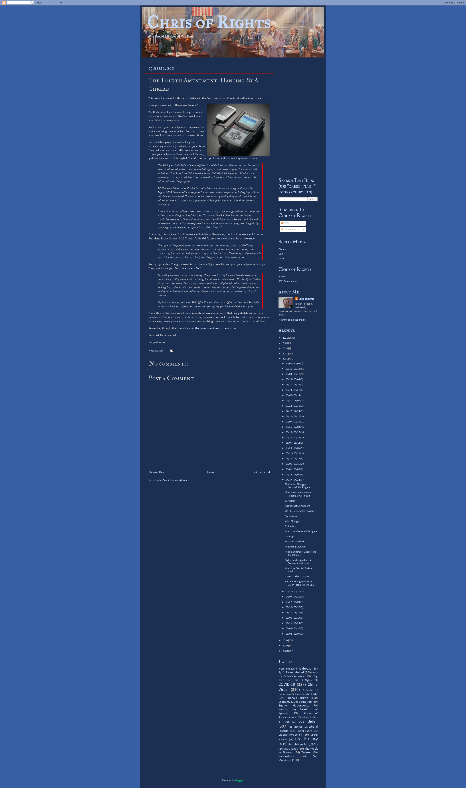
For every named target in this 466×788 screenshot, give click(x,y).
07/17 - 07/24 (293, 411)
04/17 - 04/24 (293, 480)
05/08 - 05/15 (293, 464)
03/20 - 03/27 (293, 607)
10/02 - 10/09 (293, 363)
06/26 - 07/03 (293, 427)
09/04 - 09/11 (293, 374)
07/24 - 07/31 (293, 406)
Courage (289, 536)
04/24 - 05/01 (293, 474)
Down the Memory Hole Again (301, 531)
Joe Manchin (295, 727)
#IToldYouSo (303, 668)
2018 (285, 348)
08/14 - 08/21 (293, 390)
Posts (286, 223)
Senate (282, 749)
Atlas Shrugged (293, 521)
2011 (285, 359)
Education (305, 701)
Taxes (294, 748)
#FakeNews (284, 669)
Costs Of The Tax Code (297, 576)
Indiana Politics (310, 717)
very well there (225, 238)
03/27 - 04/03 (293, 602)
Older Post (262, 472)
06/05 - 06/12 (293, 443)
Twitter (306, 752)
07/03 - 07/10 (293, 421)
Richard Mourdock (294, 541)
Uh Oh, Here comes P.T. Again (300, 511)
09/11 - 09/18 (293, 369)
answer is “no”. (193, 268)
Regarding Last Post (295, 546)
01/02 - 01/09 (293, 634)
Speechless (291, 516)
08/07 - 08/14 (293, 395)
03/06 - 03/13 (293, 618)
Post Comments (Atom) (175, 480)
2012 (285, 353)
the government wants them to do (215, 328)
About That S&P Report (297, 506)
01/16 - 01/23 (293, 623)
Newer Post (157, 472)
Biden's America (294, 676)
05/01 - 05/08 (293, 469)
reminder (250, 238)
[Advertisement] (298, 117)
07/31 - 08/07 (293, 400)
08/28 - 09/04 (293, 379)
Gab (281, 254)
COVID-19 (287, 685)
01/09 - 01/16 (293, 628)
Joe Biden (308, 722)
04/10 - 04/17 (293, 591)
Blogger (239, 780)
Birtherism (290, 526)
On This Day (306, 739)
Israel (287, 722)
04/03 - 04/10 (293, 597)
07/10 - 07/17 (293, 416)
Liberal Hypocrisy (290, 734)
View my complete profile (292, 320)
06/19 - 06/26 (293, 432)
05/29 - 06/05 (293, 448)
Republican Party (299, 744)
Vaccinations (287, 756)
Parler (282, 258)
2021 (285, 338)
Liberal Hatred (304, 731)
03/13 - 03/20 (293, 612)
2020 (285, 343)
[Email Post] (171, 350)
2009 (285, 645)
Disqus (282, 249)
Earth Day (290, 501)
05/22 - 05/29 (293, 453)
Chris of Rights (209, 22)
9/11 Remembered (288, 281)
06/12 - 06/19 (293, 437)
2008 (285, 651)
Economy (284, 701)
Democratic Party (306, 694)
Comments (289, 229)
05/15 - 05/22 (293, 458)
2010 (285, 640)
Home (210, 472)
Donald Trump (298, 698)
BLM (315, 672)
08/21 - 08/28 (293, 384)
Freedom (283, 709)
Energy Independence (294, 705)
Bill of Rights (303, 680)
